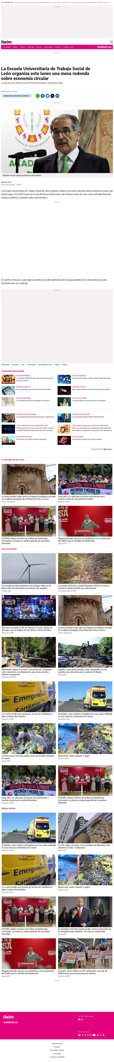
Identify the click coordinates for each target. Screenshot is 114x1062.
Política (15, 47)
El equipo (57, 1047)
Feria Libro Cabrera (56, 2)
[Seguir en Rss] (103, 1035)
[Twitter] (52, 96)
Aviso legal (57, 1053)
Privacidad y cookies (57, 1050)
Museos (64, 365)
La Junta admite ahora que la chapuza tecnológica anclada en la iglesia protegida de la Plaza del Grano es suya (29, 497)
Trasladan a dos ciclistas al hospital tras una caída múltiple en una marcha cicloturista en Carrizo (85, 715)
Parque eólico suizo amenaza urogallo (24, 2)
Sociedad (31, 47)
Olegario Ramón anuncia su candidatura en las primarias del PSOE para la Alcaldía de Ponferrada (84, 539)
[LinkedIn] (57, 96)
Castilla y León (68, 47)
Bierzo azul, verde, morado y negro (74, 755)
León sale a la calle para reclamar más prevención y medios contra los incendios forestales (81, 497)
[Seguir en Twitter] (82, 1035)
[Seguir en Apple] (82, 1019)
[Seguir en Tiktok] (98, 1035)
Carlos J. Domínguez (8, 502)
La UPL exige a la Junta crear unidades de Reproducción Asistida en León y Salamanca (84, 846)
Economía (15, 365)
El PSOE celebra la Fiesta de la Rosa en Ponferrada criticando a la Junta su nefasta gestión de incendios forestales (26, 541)
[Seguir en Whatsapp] (101, 1035)
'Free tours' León (66, 2)
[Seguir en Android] (79, 1019)
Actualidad (6, 47)
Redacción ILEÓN (64, 502)
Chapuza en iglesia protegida (78, 2)
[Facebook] (43, 96)
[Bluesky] (48, 96)
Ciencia (39, 47)
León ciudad (31, 365)
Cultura (22, 47)
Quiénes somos (57, 1043)
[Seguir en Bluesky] (79, 1035)
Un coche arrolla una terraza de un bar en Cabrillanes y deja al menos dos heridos (27, 715)
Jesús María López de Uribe (67, 591)
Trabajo (56, 365)
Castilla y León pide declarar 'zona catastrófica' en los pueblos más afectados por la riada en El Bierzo (82, 670)
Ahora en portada (9, 549)
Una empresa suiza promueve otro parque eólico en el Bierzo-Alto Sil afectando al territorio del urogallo (26, 586)
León (22, 365)
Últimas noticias (8, 808)
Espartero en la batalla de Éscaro (42, 2)
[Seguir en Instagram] (91, 1035)
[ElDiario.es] (104, 47)
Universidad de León (45, 365)
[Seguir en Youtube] (94, 1035)
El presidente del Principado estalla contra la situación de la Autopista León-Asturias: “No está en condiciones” (84, 930)
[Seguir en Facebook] (85, 1035)
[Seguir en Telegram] (88, 1035)
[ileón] (15, 1017)
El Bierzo (58, 47)
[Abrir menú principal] (111, 42)
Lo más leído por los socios (13, 460)
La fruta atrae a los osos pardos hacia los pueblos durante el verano (28, 757)
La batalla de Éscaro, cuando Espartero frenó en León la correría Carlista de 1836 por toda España (83, 586)
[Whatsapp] (38, 96)
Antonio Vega (6, 591)
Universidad (48, 47)
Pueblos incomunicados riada (105, 2)
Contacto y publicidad (57, 1057)
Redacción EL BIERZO (9, 677)
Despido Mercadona (92, 2)
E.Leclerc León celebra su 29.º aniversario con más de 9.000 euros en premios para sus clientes (82, 972)
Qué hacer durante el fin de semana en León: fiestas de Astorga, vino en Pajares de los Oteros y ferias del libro (27, 628)
